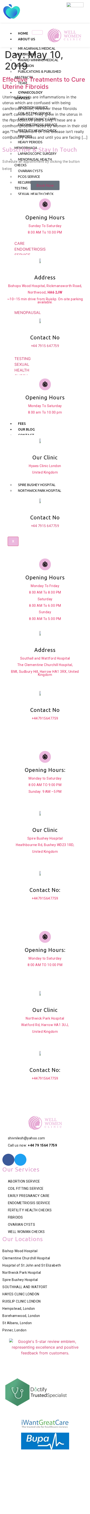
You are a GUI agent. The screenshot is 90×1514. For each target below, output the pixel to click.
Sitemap (53, 1467)
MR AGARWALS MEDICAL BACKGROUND (34, 51)
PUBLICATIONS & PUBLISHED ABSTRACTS (37, 74)
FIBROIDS (25, 136)
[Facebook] (8, 1160)
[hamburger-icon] (37, 32)
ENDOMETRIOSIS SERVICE (37, 125)
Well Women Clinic (52, 1460)
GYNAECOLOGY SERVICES (28, 95)
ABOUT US (26, 39)
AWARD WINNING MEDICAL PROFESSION (36, 63)
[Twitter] (20, 1160)
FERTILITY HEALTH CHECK (37, 130)
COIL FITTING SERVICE (34, 113)
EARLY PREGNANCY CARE (37, 119)
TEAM (22, 83)
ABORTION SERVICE (33, 107)
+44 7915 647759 (45, 346)
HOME (23, 33)
